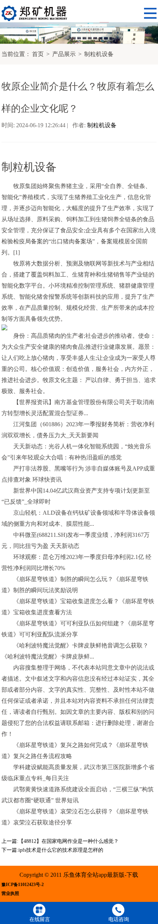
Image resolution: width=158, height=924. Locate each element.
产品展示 (64, 54)
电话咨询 (118, 919)
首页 (38, 54)
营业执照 (10, 893)
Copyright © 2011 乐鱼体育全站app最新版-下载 (78, 875)
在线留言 (39, 919)
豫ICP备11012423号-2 (22, 884)
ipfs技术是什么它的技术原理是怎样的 (60, 850)
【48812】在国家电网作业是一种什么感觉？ (68, 841)
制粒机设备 (99, 54)
